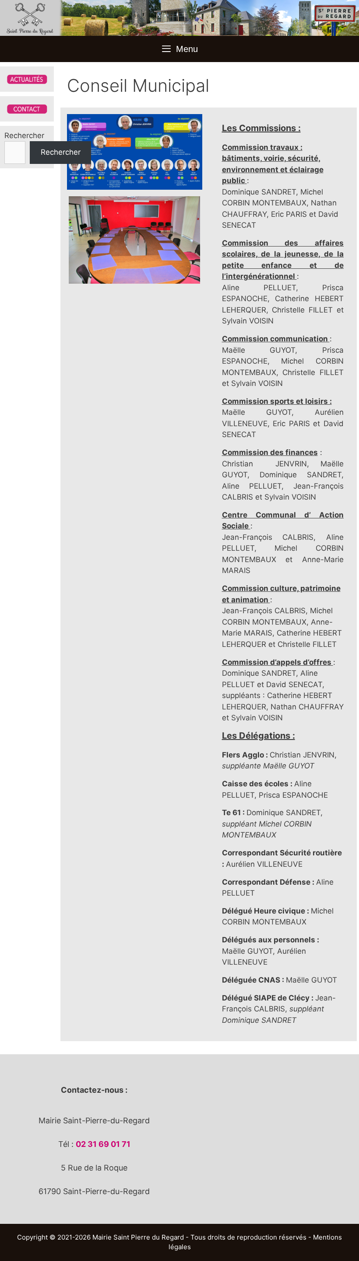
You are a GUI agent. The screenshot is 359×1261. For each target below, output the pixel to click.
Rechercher (24, 135)
